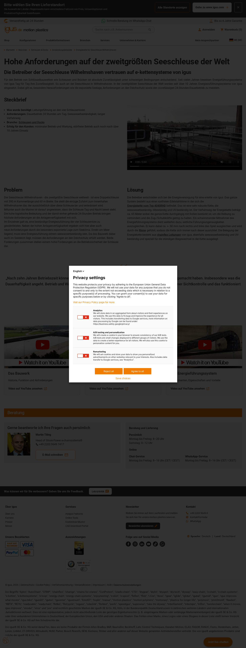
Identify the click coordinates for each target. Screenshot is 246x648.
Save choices (123, 378)
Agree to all (137, 371)
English (77, 271)
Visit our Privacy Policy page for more (93, 302)
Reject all (109, 371)
